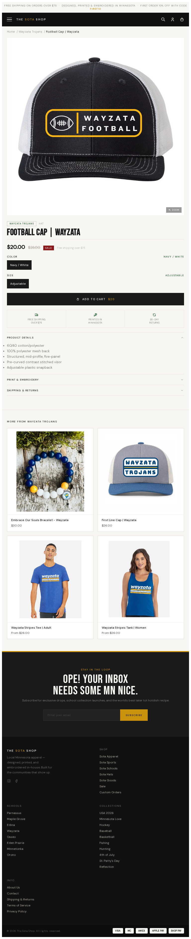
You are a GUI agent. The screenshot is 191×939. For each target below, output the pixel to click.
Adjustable (18, 284)
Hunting (104, 849)
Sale (102, 786)
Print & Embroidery (23, 379)
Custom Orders (110, 792)
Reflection (106, 867)
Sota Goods (107, 780)
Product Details (20, 337)
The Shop (31, 19)
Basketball (106, 837)
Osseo (11, 837)
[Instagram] (9, 781)
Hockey (104, 825)
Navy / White (19, 265)
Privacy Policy (17, 911)
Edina (11, 825)
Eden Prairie (15, 843)
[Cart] (182, 19)
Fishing (104, 843)
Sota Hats (106, 774)
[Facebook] (16, 781)
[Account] (172, 19)
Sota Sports (107, 762)
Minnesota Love (110, 819)
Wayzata (13, 831)
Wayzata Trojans (31, 31)
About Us (13, 887)
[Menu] (10, 19)
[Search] (163, 19)
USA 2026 (106, 813)
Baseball (105, 831)
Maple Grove (16, 819)
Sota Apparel (108, 756)
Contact (13, 893)
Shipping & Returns (23, 390)
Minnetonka (15, 849)
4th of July (107, 855)
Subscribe (134, 715)
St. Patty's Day (109, 861)
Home (11, 31)
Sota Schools (108, 768)
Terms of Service (18, 905)
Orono (11, 855)
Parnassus (14, 813)
